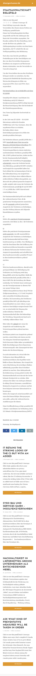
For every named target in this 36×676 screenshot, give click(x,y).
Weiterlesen (18, 492)
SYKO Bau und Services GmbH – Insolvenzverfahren (17, 506)
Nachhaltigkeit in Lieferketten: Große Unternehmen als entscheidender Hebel (17, 564)
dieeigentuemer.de (11, 3)
